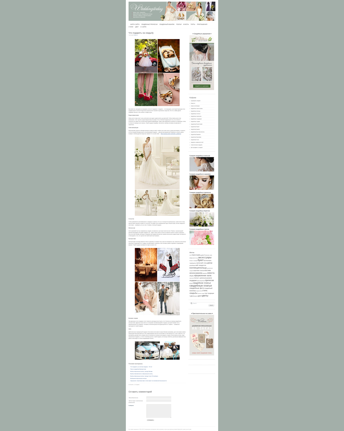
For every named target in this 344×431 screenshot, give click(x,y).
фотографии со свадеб (197, 147)
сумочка (199, 293)
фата (195, 296)
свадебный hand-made (196, 124)
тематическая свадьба (196, 145)
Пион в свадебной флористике (138, 369)
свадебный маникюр (196, 137)
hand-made (196, 255)
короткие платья (199, 270)
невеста (210, 273)
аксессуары (204, 257)
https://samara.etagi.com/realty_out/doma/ (171, 133)
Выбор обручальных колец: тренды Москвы (141, 371)
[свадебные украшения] (201, 90)
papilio (202, 255)
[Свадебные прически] (201, 208)
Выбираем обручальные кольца (138, 378)
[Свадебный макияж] (201, 190)
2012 (190, 255)
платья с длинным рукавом (203, 278)
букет (201, 260)
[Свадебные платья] (201, 172)
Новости (136, 35)
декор (209, 263)
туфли (191, 296)
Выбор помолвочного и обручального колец (141, 373)
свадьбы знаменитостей (197, 142)
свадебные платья (195, 113)
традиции (211, 293)
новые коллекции (195, 106)
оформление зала (202, 275)
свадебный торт (195, 139)
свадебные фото (196, 288)
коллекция (194, 268)
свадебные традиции (196, 119)
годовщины (192, 263)
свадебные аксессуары (197, 108)
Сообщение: (131, 405)
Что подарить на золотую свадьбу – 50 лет (141, 366)
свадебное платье (202, 283)
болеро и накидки (193, 260)
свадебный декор (195, 129)
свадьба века (199, 290)
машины (132, 384)
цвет (199, 296)
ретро (191, 283)
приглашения (201, 280)
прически (209, 280)
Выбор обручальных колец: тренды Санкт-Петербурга (144, 376)
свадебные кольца (195, 111)
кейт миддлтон (201, 265)
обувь (191, 276)
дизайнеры (192, 265)
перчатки (191, 278)
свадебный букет (195, 126)
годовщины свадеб (195, 100)
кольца (203, 268)
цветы (205, 295)
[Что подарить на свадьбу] (157, 72)
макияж (199, 273)
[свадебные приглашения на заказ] (201, 356)
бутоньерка (207, 260)
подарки (137, 384)
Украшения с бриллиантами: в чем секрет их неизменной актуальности (148, 380)
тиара (203, 293)
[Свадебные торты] (201, 245)
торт (206, 293)
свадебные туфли (195, 121)
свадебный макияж (195, 134)
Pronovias (206, 255)
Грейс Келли (195, 257)
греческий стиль (201, 263)
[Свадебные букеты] (201, 227)
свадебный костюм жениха (197, 132)
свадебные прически (196, 116)
